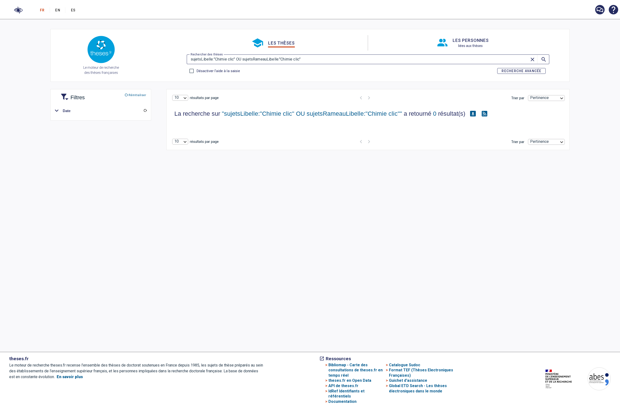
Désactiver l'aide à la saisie (218, 71)
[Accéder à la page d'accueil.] (101, 50)
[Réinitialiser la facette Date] (145, 110)
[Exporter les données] (473, 114)
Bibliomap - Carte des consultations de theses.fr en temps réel (355, 370)
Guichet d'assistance (408, 380)
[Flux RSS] (484, 114)
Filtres (71, 94)
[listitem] (599, 10)
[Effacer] (532, 59)
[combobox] (180, 97)
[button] (18, 10)
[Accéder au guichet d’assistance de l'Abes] (599, 10)
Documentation (342, 401)
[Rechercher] (543, 59)
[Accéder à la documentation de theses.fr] (613, 10)
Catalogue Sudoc (404, 365)
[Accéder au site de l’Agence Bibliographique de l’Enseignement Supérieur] (594, 379)
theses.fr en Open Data (349, 380)
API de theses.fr (343, 385)
